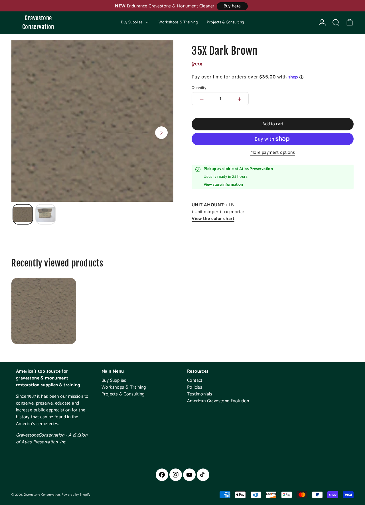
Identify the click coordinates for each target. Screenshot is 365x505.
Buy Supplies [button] (132, 22)
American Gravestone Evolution (218, 401)
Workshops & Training (178, 22)
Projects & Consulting (225, 22)
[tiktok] (203, 474)
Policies (194, 387)
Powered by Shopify (76, 494)
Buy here (232, 6)
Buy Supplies (114, 380)
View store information (223, 185)
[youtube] (189, 474)
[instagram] (175, 474)
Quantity (199, 88)
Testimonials (199, 394)
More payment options (272, 152)
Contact (194, 380)
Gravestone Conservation (38, 22)
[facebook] (162, 474)
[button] (336, 22)
